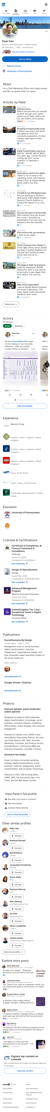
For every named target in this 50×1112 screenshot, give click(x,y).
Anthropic (16, 554)
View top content (25, 1071)
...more (32, 349)
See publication (11, 676)
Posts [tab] (7, 326)
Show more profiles (12, 952)
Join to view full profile (17, 814)
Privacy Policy (8, 1092)
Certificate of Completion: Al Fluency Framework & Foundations (27, 548)
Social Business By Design (18, 640)
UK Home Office (19, 618)
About (28, 1084)
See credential (18, 563)
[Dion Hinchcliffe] (7, 671)
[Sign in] (46, 4)
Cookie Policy (7, 1099)
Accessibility (7, 1088)
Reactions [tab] (19, 326)
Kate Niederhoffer (20, 341)
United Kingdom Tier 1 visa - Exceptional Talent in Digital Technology (26, 612)
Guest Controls (31, 1103)
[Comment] (20, 395)
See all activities (25, 406)
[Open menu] (46, 31)
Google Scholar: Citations (17, 682)
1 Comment (16, 390)
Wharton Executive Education (25, 594)
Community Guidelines (11, 1107)
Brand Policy (7, 1103)
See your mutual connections (23, 52)
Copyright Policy (32, 1099)
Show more (10, 304)
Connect (18, 836)
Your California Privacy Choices (34, 1094)
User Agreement (32, 1088)
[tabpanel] (25, 364)
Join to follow (25, 59)
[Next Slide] (47, 364)
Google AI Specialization (24, 569)
